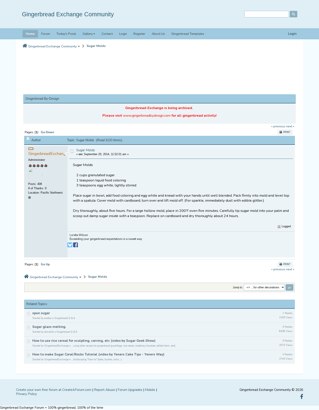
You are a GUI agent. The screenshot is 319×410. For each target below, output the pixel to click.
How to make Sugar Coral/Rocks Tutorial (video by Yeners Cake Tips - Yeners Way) (98, 354)
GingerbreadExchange (56, 345)
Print (286, 132)
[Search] (293, 14)
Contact (107, 34)
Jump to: (238, 287)
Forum (45, 34)
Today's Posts (66, 34)
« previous (278, 126)
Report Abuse (104, 390)
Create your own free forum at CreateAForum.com (53, 390)
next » (290, 126)
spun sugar (41, 313)
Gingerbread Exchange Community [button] (52, 46)
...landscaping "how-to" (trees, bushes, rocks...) (96, 359)
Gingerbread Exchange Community (68, 14)
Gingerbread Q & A (64, 318)
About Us (158, 34)
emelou (48, 318)
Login (292, 34)
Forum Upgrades (130, 390)
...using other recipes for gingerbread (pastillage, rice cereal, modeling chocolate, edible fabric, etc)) (123, 345)
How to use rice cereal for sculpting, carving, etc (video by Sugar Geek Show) (93, 341)
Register (139, 34)
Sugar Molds (96, 46)
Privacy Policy (26, 394)
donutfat (49, 332)
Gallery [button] (88, 34)
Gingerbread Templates (187, 34)
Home (30, 34)
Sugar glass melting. (49, 327)
